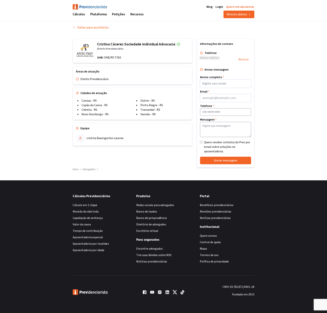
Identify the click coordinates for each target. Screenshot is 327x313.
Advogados (89, 169)
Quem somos (208, 235)
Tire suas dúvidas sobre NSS (153, 255)
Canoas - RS (89, 101)
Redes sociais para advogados (155, 205)
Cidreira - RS (89, 110)
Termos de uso (209, 255)
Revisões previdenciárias (215, 211)
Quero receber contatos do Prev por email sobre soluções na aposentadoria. (227, 146)
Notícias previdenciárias (151, 261)
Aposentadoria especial (88, 237)
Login (219, 7)
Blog (209, 7)
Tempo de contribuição (88, 231)
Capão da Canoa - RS (95, 105)
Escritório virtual (147, 231)
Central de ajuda (210, 242)
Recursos (137, 14)
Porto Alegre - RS (151, 105)
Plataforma (98, 14)
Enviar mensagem (225, 160)
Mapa (203, 248)
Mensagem (208, 120)
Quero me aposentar (240, 7)
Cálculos (79, 14)
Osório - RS (147, 101)
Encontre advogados (149, 248)
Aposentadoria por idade (88, 250)
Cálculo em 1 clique (85, 205)
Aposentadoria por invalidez (91, 243)
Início (76, 169)
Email (204, 92)
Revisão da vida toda (86, 211)
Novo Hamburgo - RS (95, 114)
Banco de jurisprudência (151, 218)
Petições (118, 14)
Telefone (207, 106)
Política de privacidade (214, 261)
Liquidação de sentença (88, 218)
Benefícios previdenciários (217, 205)
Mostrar (243, 59)
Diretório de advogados (151, 224)
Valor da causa (82, 224)
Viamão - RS (148, 114)
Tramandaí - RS (150, 110)
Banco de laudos (146, 211)
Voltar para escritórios (93, 27)
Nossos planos (237, 14)
